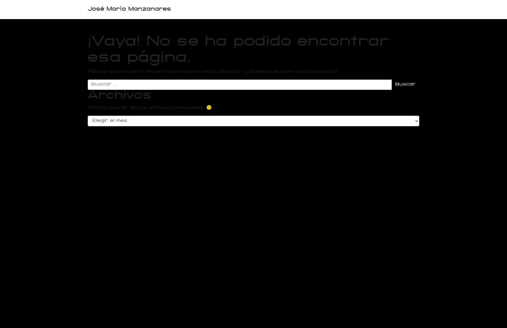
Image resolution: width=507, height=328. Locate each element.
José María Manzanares (129, 9)
